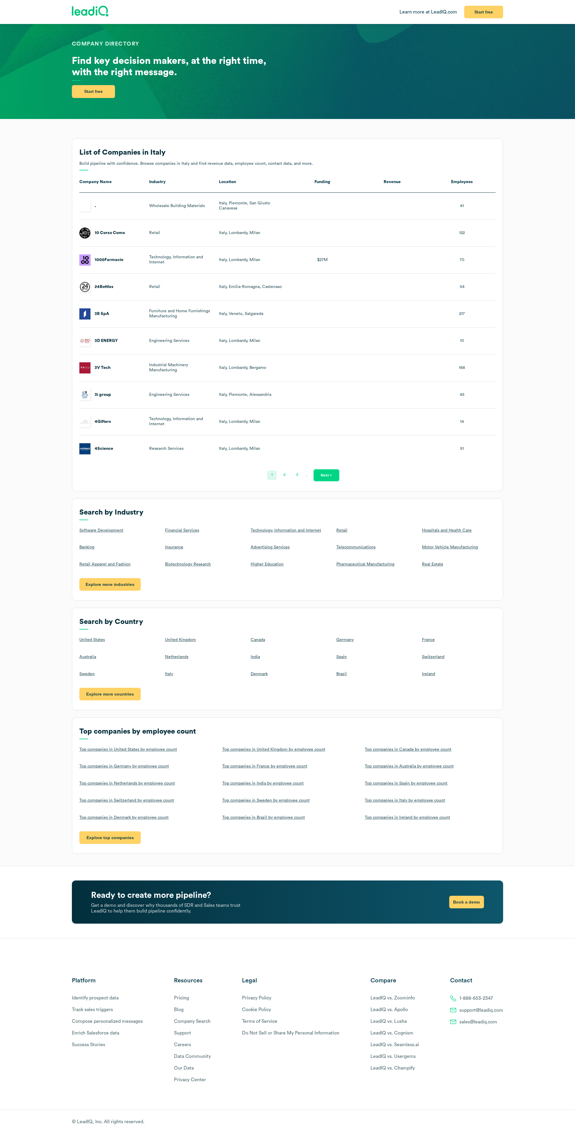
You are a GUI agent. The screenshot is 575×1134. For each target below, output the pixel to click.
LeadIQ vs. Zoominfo (392, 998)
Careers (182, 1044)
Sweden (87, 674)
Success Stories (88, 1044)
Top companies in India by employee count (263, 783)
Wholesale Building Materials (177, 206)
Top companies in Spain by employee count (406, 783)
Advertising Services (270, 547)
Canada (258, 640)
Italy (169, 674)
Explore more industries (110, 584)
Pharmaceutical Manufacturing (365, 564)
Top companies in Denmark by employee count (124, 817)
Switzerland (433, 657)
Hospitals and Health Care (447, 530)
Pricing (181, 998)
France (428, 640)
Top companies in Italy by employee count (405, 800)
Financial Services (182, 530)
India (255, 657)
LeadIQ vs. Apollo (389, 1009)
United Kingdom (180, 640)
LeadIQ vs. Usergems (393, 1056)
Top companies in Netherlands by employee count (127, 783)
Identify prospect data (95, 998)
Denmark (259, 674)
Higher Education (267, 564)
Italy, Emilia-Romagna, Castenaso (250, 287)
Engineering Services (169, 341)
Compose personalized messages (107, 1021)
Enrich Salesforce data (95, 1033)
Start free (483, 12)
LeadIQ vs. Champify (392, 1068)
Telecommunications (356, 547)
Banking (86, 547)
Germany (345, 640)
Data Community (192, 1056)
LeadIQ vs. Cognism (391, 1033)
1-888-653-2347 (476, 998)
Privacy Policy (256, 998)
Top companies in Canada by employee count (408, 749)
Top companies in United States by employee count (128, 749)
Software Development (101, 530)
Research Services (166, 449)
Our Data (184, 1068)
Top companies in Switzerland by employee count (126, 800)
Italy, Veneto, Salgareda (241, 314)
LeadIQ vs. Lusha (388, 1021)
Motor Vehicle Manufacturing (450, 547)
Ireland (428, 674)
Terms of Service (259, 1021)
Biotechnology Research (188, 564)
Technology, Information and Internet (286, 530)
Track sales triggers (92, 1009)
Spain (341, 657)
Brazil (341, 674)
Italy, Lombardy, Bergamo (242, 368)
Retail (154, 233)
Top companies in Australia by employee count (409, 766)
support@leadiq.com (481, 1010)
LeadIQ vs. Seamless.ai (394, 1044)
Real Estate (432, 564)
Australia (87, 657)
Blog (179, 1009)
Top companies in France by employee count (264, 766)
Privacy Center (190, 1079)
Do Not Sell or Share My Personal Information (290, 1033)
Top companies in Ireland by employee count (407, 817)
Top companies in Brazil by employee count (263, 817)
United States (92, 640)
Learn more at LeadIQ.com (428, 12)
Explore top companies (110, 837)
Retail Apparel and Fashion (105, 564)
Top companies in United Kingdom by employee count (273, 749)
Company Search (192, 1021)
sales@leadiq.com (478, 1022)
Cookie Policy (256, 1009)
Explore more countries (110, 694)
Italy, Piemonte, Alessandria (245, 395)
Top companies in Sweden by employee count (266, 800)
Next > (326, 475)
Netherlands (176, 657)
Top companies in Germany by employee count (124, 766)
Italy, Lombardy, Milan (239, 233)
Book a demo (466, 902)
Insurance (174, 547)
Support (182, 1033)
